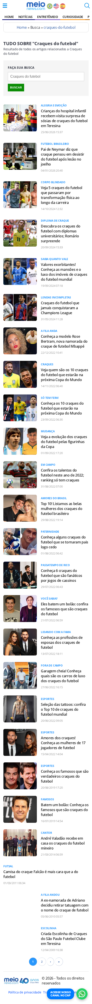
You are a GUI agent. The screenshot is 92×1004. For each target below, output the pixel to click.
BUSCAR (16, 87)
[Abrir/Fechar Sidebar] (5, 5)
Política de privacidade (24, 992)
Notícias (25, 17)
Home (9, 17)
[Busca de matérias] (87, 6)
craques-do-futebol (59, 27)
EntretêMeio (47, 17)
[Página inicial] (35, 5)
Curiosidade (73, 17)
